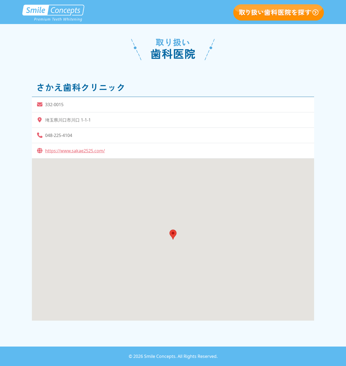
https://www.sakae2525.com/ (75, 151)
